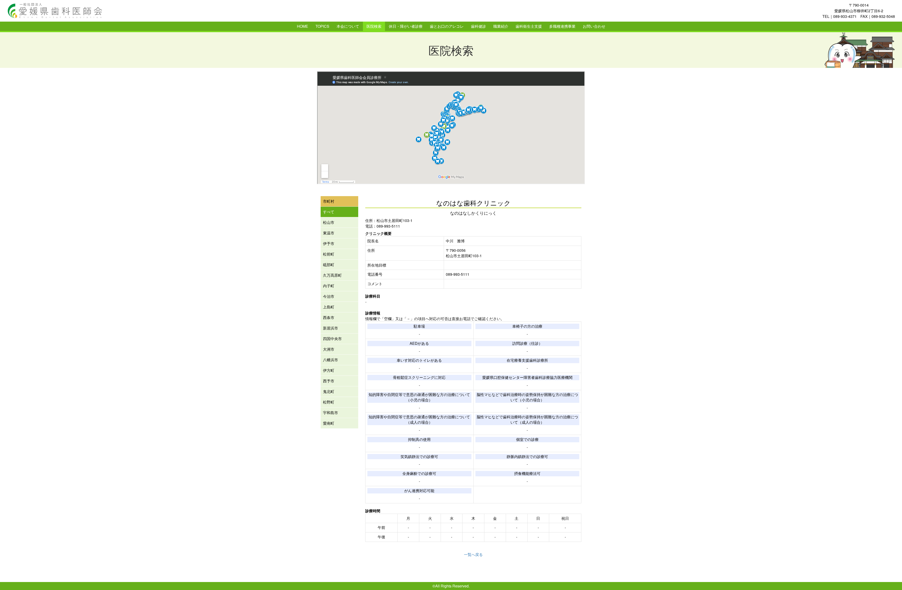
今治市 (328, 296)
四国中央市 (332, 338)
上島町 (328, 307)
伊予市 (328, 243)
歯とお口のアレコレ (447, 26)
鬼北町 (328, 391)
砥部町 (328, 264)
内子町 (328, 285)
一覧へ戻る (473, 554)
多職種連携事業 (562, 26)
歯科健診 (478, 26)
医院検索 (373, 26)
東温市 (328, 233)
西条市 (328, 317)
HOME (302, 26)
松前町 (328, 254)
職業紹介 (500, 26)
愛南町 (328, 423)
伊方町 (328, 370)
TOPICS (322, 26)
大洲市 (328, 349)
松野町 (328, 402)
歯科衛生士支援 (529, 26)
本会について (348, 26)
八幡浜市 (330, 359)
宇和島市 (330, 412)
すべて (328, 211)
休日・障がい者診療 (406, 26)
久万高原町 (332, 275)
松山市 (328, 222)
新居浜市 (330, 328)
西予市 (328, 381)
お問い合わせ (594, 26)
